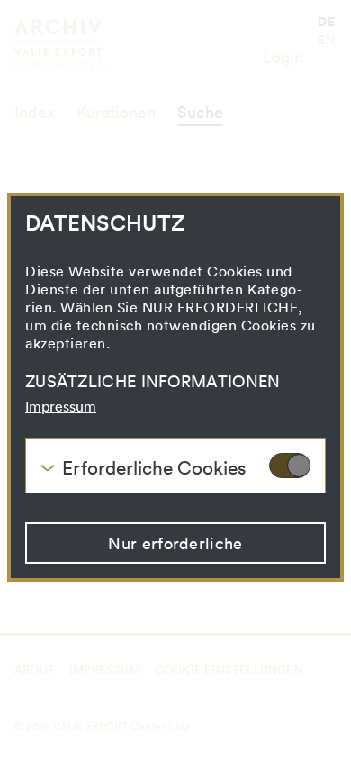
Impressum (60, 406)
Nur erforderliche (175, 543)
